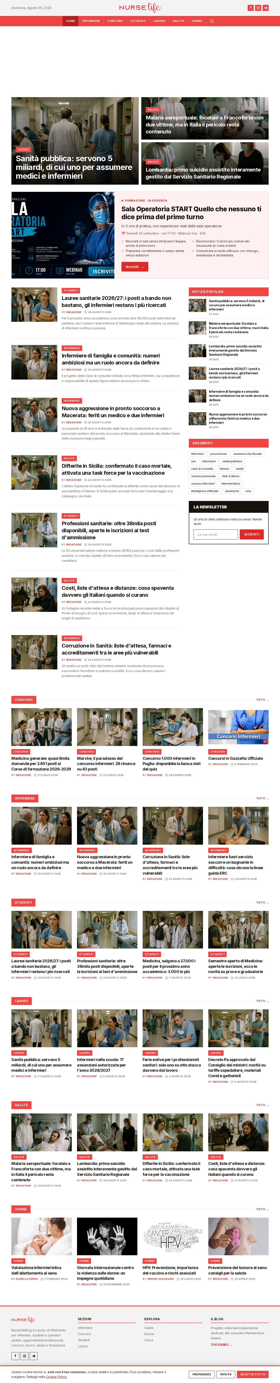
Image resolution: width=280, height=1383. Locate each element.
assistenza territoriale (247, 453)
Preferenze (201, 1374)
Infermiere (91, 21)
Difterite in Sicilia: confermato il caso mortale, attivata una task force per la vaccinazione (171, 1169)
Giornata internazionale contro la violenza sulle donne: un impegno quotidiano (105, 1273)
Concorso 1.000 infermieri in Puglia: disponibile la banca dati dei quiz (171, 764)
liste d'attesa (230, 476)
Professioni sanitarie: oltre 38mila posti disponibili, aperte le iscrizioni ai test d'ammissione (109, 530)
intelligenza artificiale (205, 491)
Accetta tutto (252, 1374)
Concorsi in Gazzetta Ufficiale (235, 758)
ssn (193, 461)
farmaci (224, 468)
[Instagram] (258, 8)
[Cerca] (211, 21)
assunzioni (232, 491)
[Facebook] (251, 8)
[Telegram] (265, 8)
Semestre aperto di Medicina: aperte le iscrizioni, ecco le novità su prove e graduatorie (235, 966)
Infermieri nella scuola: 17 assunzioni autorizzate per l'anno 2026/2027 (101, 1065)
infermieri (197, 453)
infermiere (209, 461)
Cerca (148, 1340)
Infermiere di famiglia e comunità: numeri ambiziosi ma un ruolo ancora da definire (40, 862)
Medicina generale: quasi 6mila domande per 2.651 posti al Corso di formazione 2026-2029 (41, 764)
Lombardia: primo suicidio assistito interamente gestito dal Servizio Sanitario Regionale (107, 1169)
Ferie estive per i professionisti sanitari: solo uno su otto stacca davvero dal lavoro (172, 1065)
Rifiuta (225, 1374)
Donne (197, 21)
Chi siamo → (222, 1344)
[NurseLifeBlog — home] (139, 8)
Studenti (138, 21)
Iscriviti (135, 266)
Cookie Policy (56, 1377)
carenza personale (203, 476)
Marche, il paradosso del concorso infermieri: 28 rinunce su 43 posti (106, 764)
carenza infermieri (203, 483)
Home (70, 21)
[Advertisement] (140, 59)
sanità (239, 468)
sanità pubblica (232, 461)
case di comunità (202, 468)
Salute (178, 21)
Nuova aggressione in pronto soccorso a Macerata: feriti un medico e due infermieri (105, 862)
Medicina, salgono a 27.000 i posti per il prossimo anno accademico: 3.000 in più (169, 966)
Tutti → (262, 699)
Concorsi (115, 21)
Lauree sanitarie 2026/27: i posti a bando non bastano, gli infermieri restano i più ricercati (41, 966)
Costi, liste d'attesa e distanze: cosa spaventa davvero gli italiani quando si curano (236, 1169)
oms (248, 491)
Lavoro (159, 21)
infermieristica (230, 483)
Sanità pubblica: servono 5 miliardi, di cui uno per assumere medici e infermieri (41, 1065)
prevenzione (218, 453)
